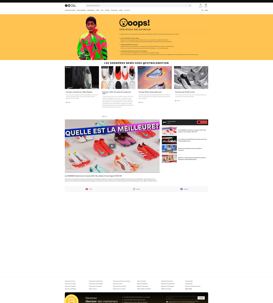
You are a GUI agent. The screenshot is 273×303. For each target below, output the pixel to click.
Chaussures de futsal (70, 283)
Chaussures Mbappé (70, 288)
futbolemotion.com (144, 40)
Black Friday (188, 288)
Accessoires (114, 10)
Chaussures (68, 67)
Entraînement (90, 10)
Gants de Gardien (141, 281)
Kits (202, 10)
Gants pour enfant (117, 283)
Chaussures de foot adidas (96, 283)
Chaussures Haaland (70, 286)
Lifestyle (107, 10)
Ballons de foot (93, 288)
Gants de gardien (81, 10)
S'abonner (203, 122)
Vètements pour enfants (119, 288)
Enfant (120, 10)
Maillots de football (166, 288)
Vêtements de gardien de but (192, 286)
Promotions (127, 10)
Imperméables (189, 281)
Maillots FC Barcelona (142, 286)
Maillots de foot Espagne (167, 286)
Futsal (97, 10)
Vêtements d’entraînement (168, 283)
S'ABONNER (201, 297)
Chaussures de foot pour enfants (121, 281)
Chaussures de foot (70, 10)
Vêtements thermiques (167, 281)
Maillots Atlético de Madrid (144, 288)
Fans (102, 10)
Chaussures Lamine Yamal (96, 281)
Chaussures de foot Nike (95, 286)
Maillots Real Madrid (142, 283)
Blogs (206, 10)
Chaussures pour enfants (119, 286)
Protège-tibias (189, 283)
